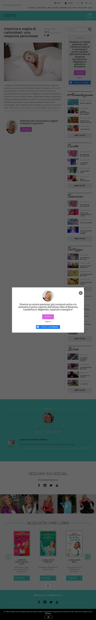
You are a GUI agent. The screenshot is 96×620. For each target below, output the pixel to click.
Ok (48, 617)
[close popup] (81, 293)
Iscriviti (48, 317)
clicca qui (48, 613)
